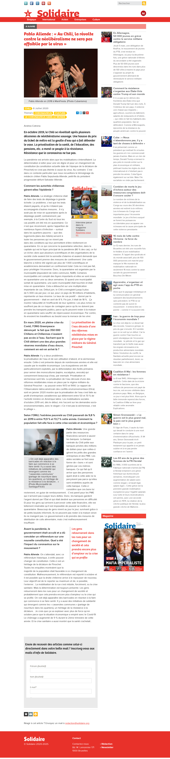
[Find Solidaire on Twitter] (26, 4)
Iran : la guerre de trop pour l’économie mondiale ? (129, 318)
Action (64, 19)
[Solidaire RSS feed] (49, 4)
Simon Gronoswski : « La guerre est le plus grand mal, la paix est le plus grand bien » (129, 419)
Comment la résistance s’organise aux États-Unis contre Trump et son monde (129, 91)
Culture (96, 19)
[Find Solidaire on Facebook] (32, 4)
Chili (28, 108)
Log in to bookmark (26, 714)
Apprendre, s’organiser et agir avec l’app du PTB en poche (128, 285)
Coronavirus (43, 113)
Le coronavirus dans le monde (45, 117)
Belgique (31, 19)
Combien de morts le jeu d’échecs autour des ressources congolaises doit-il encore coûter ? (129, 191)
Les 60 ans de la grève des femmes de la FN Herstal (128, 460)
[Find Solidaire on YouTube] (43, 4)
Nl (143, 13)
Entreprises (80, 19)
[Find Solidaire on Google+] (38, 4)
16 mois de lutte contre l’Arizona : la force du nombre (126, 238)
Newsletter (107, 747)
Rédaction (106, 743)
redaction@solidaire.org (77, 723)
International (48, 19)
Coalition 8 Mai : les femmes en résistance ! (129, 373)
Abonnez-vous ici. (83, 234)
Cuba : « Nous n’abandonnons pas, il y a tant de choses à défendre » (129, 140)
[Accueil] (35, 740)
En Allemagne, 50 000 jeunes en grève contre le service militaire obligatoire (127, 37)
